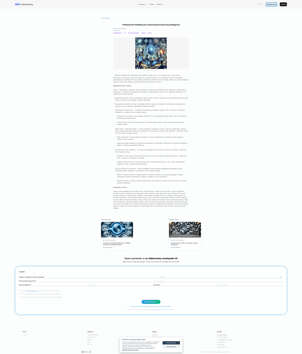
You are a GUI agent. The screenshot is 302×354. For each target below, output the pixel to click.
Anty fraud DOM (91, 337)
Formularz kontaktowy (222, 334)
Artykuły (89, 339)
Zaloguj (283, 4)
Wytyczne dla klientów (92, 334)
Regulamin (154, 334)
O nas (24, 334)
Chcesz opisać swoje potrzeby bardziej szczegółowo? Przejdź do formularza (150, 306)
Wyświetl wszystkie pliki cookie (130, 350)
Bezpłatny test (271, 4)
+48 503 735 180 (223, 337)
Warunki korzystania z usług (166, 309)
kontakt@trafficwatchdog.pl (225, 339)
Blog (88, 342)
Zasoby (158, 4)
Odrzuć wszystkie (171, 346)
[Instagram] (87, 352)
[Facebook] (90, 352)
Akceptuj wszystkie (171, 342)
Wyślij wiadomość (149, 302)
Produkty (141, 4)
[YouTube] (82, 352)
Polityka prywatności (154, 309)
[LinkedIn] (85, 352)
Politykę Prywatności (32, 290)
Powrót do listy (105, 18)
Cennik (151, 4)
